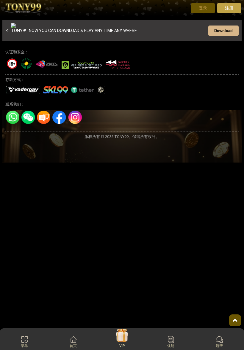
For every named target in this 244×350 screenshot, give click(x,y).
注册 (229, 8)
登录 (203, 8)
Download (223, 30)
